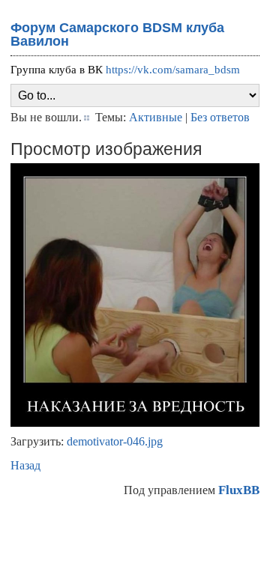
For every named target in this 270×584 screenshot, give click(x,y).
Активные (155, 117)
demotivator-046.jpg (115, 441)
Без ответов (220, 117)
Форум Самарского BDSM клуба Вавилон (117, 34)
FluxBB (239, 490)
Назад (25, 465)
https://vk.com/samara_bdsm (173, 70)
